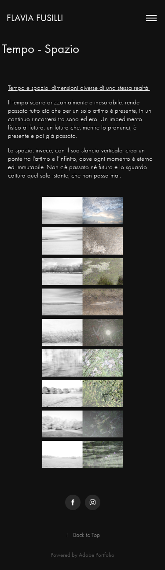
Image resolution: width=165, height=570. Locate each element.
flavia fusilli (35, 18)
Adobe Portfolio (96, 554)
